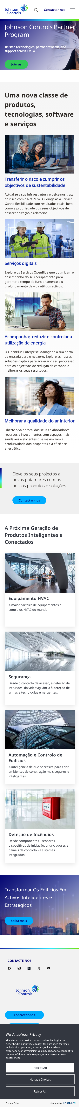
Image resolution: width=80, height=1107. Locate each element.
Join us (16, 64)
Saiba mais (19, 921)
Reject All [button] (40, 1091)
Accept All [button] (40, 1068)
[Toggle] (72, 9)
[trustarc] (69, 1103)
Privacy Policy (12, 1103)
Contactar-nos (54, 10)
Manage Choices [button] (40, 1079)
